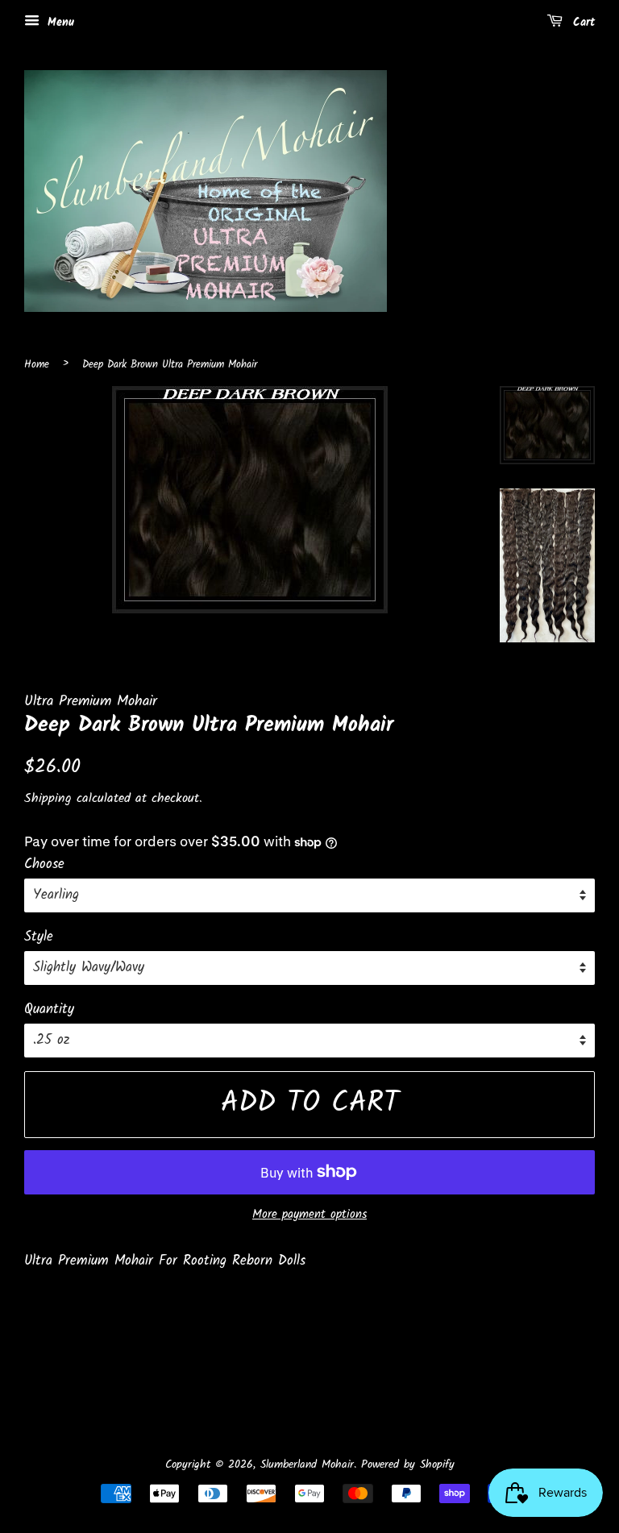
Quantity (49, 1009)
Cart (582, 22)
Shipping (48, 798)
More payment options (309, 1214)
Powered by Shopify (408, 1465)
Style (38, 937)
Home (36, 364)
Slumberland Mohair (307, 1465)
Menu (59, 22)
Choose (44, 864)
